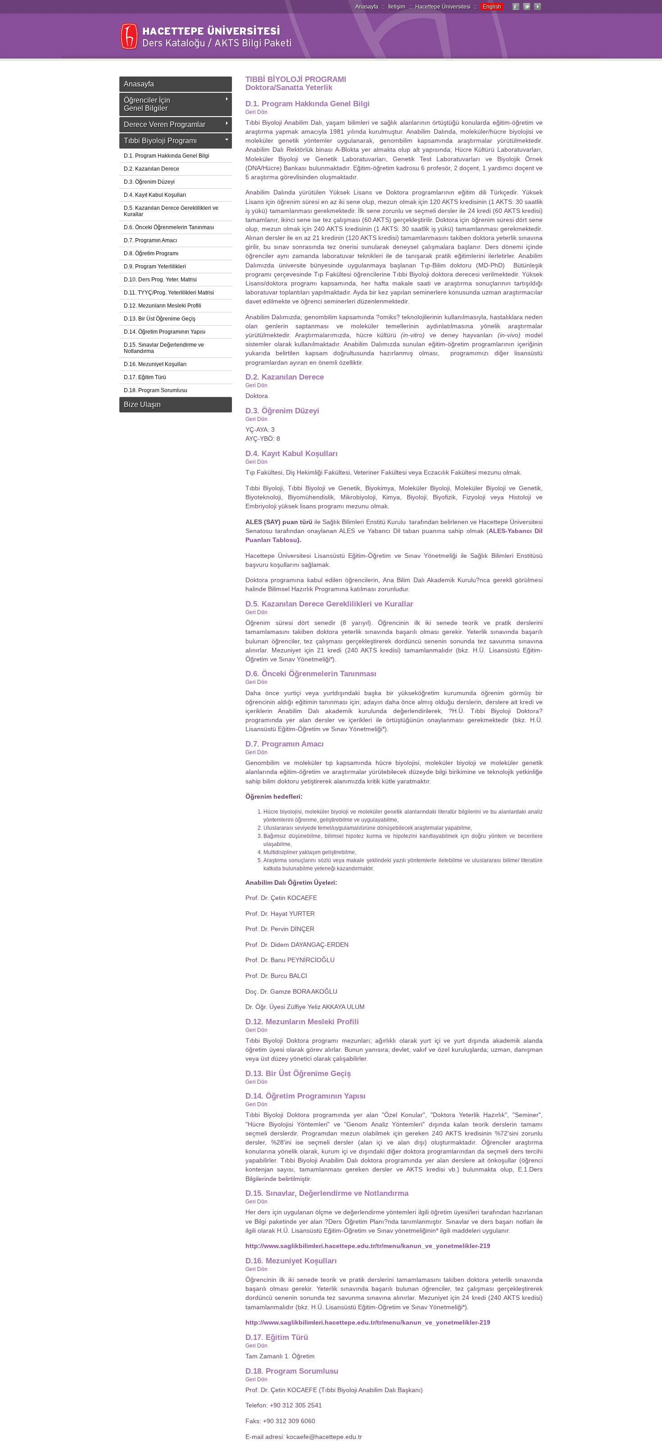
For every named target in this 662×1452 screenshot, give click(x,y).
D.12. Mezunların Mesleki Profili (162, 306)
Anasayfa (366, 7)
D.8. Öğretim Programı (151, 253)
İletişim (396, 7)
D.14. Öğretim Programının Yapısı (164, 332)
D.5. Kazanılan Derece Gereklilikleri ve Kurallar (171, 211)
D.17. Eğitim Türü (145, 377)
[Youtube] (537, 10)
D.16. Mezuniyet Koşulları (155, 364)
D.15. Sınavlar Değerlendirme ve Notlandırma (164, 348)
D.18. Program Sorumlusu (155, 390)
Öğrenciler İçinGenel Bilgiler (147, 104)
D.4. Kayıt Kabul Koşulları (155, 195)
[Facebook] (515, 10)
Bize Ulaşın (142, 404)
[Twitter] (526, 10)
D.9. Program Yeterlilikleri (155, 266)
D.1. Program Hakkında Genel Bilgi (166, 156)
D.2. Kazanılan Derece (151, 169)
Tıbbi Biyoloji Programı (160, 141)
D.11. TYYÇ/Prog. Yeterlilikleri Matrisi (169, 292)
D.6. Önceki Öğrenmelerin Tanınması (169, 227)
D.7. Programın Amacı (150, 240)
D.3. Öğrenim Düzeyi (149, 182)
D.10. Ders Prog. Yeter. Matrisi (160, 279)
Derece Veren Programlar (164, 124)
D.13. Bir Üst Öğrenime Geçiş (159, 319)
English (492, 7)
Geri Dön (256, 112)
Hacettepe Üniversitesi (443, 7)
